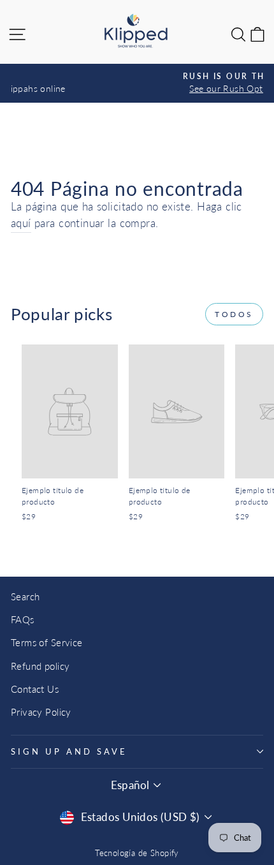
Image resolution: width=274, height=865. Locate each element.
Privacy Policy (41, 712)
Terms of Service (47, 642)
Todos (234, 314)
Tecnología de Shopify (137, 853)
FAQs (22, 619)
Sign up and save (69, 751)
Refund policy (40, 666)
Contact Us (35, 689)
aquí (21, 223)
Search (25, 596)
